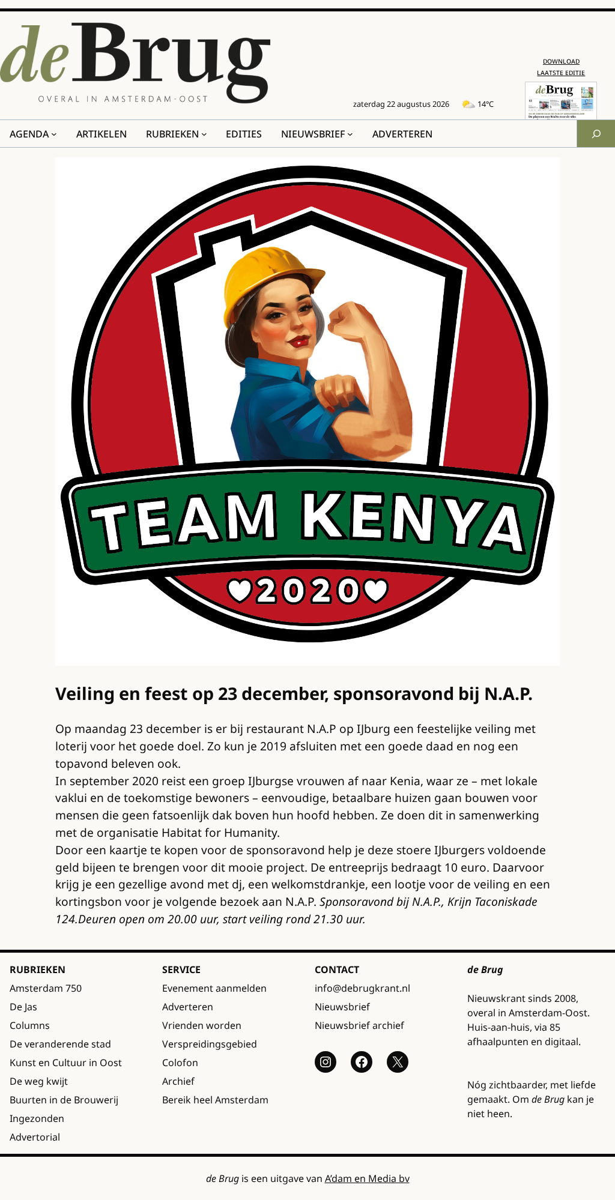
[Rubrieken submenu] (204, 134)
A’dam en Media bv (367, 1178)
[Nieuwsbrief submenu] (350, 134)
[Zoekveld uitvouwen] (596, 133)
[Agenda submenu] (54, 134)
